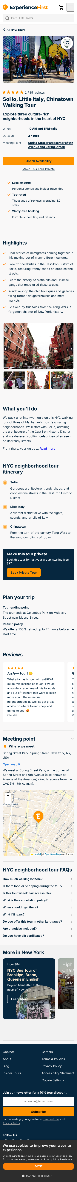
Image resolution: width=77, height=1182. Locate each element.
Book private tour (24, 572)
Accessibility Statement (58, 1073)
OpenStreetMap (53, 854)
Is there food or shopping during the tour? (32, 886)
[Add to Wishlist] (67, 42)
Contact (8, 1052)
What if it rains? (14, 914)
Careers (47, 1052)
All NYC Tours (16, 30)
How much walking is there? (23, 879)
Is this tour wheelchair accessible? (27, 893)
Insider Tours (12, 1073)
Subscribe (38, 1111)
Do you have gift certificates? (23, 935)
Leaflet (37, 854)
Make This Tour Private (38, 169)
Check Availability (39, 161)
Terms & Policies (53, 1059)
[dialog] (38, 1161)
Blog (6, 1066)
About (7, 1059)
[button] (70, 7)
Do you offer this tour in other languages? (32, 921)
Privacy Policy (11, 1123)
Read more (47, 448)
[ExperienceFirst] (25, 7)
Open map (10, 764)
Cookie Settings (53, 1080)
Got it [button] (38, 1166)
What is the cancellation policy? (25, 900)
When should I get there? (20, 907)
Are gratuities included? (20, 928)
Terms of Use (51, 1119)
